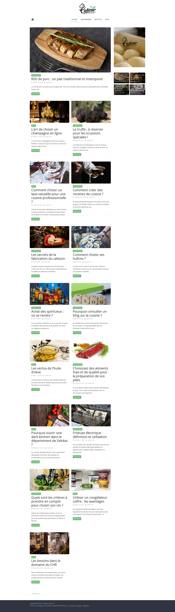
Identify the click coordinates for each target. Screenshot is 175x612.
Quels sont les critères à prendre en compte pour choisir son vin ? (49, 501)
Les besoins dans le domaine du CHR (45, 562)
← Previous (35, 593)
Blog (107, 19)
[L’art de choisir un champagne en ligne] (49, 102)
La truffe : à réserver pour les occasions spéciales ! (88, 133)
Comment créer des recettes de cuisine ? (88, 192)
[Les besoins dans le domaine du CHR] (49, 533)
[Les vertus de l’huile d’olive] (49, 341)
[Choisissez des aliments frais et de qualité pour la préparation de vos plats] (91, 341)
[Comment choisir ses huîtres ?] (91, 227)
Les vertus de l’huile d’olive (46, 370)
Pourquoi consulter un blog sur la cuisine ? (90, 313)
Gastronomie (86, 19)
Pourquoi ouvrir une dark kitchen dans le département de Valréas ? (49, 439)
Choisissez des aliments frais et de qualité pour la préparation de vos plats (90, 374)
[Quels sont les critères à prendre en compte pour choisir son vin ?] (49, 470)
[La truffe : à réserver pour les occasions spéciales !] (91, 102)
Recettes (98, 19)
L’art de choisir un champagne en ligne (46, 131)
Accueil (74, 19)
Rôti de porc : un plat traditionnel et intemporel (67, 79)
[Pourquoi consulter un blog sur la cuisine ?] (91, 284)
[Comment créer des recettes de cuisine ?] (91, 163)
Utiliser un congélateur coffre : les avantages (90, 499)
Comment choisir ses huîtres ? (88, 256)
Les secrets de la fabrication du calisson (48, 256)
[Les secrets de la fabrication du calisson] (49, 227)
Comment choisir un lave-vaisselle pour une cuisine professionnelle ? (48, 196)
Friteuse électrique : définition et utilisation (90, 435)
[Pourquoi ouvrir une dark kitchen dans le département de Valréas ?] (49, 405)
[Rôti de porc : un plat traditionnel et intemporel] (70, 28)
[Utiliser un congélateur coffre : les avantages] (91, 470)
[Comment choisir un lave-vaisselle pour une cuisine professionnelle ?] (49, 163)
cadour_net (49, 82)
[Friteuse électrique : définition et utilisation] (91, 405)
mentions (86, 606)
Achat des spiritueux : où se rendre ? (47, 313)
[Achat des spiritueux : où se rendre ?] (49, 284)
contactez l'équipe (75, 606)
